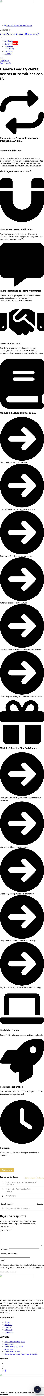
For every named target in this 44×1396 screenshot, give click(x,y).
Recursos (11, 44)
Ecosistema (9, 49)
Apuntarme (7, 1170)
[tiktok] (5, 1371)
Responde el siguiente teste (18, 1208)
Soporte (8, 53)
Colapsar (40, 1178)
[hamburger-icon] (1, 37)
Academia (9, 41)
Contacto (8, 51)
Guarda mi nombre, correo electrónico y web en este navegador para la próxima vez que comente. (22, 1266)
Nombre (4, 1249)
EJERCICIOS (11, 1196)
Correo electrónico (8, 1254)
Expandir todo (30, 1178)
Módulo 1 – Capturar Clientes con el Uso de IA (21, 1183)
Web (2, 1260)
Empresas (9, 46)
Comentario (6, 1230)
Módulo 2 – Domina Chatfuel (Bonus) (18, 1190)
